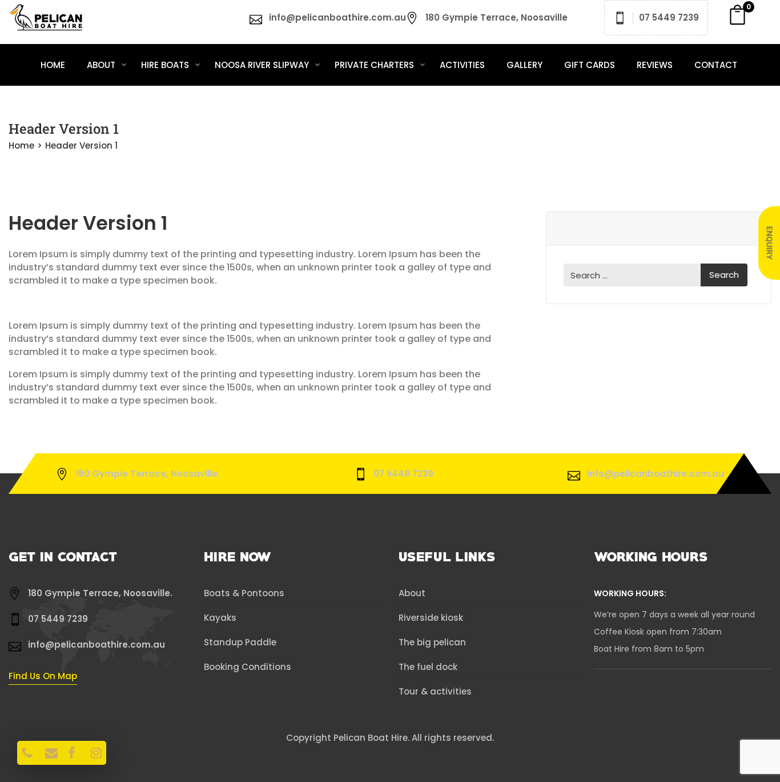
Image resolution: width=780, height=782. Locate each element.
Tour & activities (435, 691)
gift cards (589, 65)
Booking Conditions (247, 667)
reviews (655, 65)
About (412, 593)
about (102, 65)
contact (715, 65)
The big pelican (432, 642)
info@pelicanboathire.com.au (337, 17)
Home (53, 65)
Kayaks (220, 618)
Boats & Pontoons (244, 593)
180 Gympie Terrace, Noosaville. (147, 474)
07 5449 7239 (669, 17)
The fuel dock (428, 667)
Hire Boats (166, 65)
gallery (524, 65)
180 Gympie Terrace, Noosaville (496, 17)
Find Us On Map (43, 676)
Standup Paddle (240, 642)
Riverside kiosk (431, 618)
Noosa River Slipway (263, 65)
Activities (462, 65)
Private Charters (375, 65)
